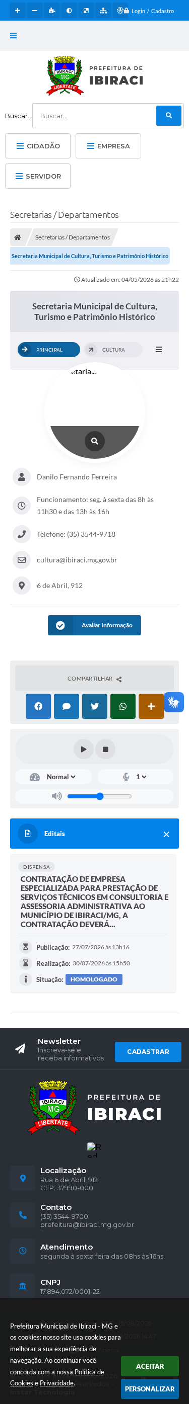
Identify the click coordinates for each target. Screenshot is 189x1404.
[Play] (84, 749)
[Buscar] (168, 116)
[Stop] (105, 749)
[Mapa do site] (103, 10)
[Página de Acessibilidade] (120, 10)
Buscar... (18, 116)
